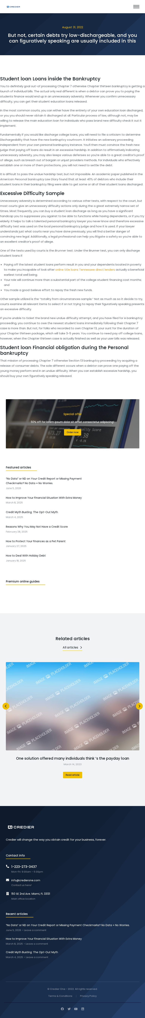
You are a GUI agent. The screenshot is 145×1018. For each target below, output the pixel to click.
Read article (72, 775)
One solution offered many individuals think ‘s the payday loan (72, 758)
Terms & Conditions (60, 996)
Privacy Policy (88, 996)
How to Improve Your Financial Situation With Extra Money (44, 939)
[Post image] (72, 706)
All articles (70, 647)
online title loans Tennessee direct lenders (85, 270)
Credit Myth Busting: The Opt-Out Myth (32, 952)
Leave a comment (35, 930)
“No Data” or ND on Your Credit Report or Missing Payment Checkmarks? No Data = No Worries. (68, 925)
